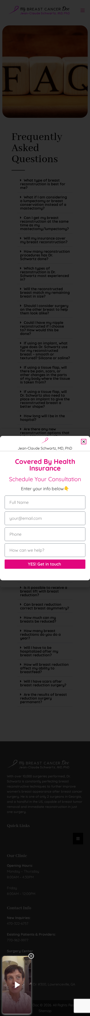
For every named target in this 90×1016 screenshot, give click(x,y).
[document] (45, 508)
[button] (83, 441)
